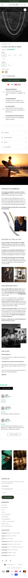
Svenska (20, 564)
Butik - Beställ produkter (7, 526)
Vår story (4, 512)
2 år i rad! (14, 1)
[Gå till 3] (16, 38)
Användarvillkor (5, 516)
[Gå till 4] (21, 38)
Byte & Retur (4, 505)
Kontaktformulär (5, 486)
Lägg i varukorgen (14, 80)
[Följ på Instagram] (6, 560)
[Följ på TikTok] (10, 560)
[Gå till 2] (12, 38)
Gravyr (3, 509)
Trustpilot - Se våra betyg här (8, 521)
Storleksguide (5, 507)
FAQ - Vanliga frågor (6, 514)
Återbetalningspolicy (6, 519)
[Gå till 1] (8, 38)
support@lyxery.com (8, 488)
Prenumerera (8, 497)
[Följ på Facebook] (2, 560)
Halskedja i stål (6, 44)
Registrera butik (5, 523)
